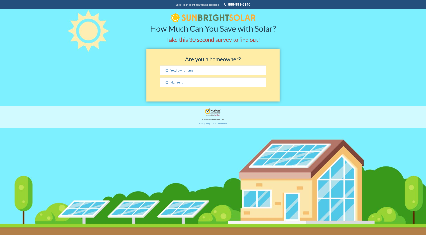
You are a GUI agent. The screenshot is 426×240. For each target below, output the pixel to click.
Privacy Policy (204, 123)
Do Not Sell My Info (219, 123)
